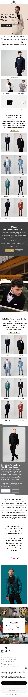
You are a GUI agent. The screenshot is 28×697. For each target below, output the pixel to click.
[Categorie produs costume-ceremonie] (7, 87)
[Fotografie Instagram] (4, 611)
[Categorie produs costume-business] (14, 64)
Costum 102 (21, 196)
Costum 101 (7, 196)
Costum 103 (7, 218)
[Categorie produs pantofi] (20, 103)
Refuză (14, 687)
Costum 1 (20, 153)
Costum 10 (7, 174)
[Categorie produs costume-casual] (20, 87)
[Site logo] (14, 2)
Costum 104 (21, 218)
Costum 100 (21, 174)
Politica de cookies (9, 694)
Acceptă (14, 683)
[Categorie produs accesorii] (7, 103)
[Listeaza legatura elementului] (14, 663)
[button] (26, 668)
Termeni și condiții (17, 694)
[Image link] (5, 649)
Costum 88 (7, 153)
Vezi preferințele (14, 691)
